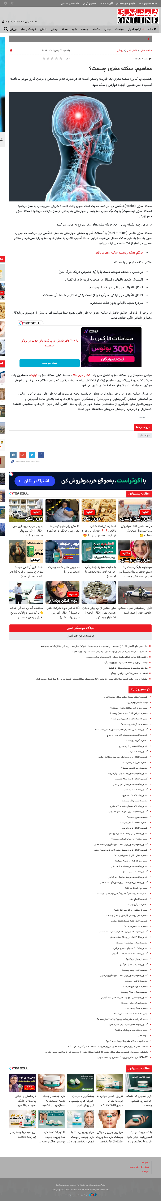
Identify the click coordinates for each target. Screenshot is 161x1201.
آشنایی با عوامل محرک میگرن (134, 964)
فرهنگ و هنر (28, 29)
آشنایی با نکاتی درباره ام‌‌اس (135, 828)
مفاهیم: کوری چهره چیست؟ (135, 970)
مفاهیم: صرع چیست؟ (137, 817)
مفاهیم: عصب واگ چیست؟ (135, 801)
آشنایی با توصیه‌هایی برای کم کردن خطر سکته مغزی (124, 932)
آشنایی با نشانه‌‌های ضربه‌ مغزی (133, 746)
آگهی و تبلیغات (106, 3)
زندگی (54, 29)
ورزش (13, 29)
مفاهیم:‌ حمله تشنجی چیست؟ (133, 822)
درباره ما (145, 1162)
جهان (107, 29)
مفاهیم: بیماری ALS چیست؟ (134, 992)
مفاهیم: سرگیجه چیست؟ (136, 1008)
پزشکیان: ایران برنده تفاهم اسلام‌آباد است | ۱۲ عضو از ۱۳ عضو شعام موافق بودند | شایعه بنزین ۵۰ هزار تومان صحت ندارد (92, 679)
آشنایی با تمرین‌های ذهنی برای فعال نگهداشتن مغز (124, 882)
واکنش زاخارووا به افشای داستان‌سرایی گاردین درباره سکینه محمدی (117, 657)
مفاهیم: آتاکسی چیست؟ (136, 981)
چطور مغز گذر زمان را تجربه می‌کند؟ (131, 861)
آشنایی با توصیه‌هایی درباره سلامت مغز (130, 866)
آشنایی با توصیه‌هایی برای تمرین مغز (130, 784)
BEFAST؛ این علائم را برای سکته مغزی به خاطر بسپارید (122, 1057)
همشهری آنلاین (136, 16)
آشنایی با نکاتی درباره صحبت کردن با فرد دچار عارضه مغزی (121, 850)
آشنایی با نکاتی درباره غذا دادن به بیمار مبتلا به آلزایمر (123, 757)
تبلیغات (145, 1171)
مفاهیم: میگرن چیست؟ (137, 904)
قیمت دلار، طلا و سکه (139, 1167)
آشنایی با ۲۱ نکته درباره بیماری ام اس (130, 948)
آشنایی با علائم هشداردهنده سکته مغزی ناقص (126, 697)
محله (65, 29)
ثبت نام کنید (49, 363)
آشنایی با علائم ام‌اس (138, 752)
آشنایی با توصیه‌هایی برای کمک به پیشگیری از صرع (124, 975)
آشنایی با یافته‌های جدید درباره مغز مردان (128, 1025)
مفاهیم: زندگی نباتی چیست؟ (134, 724)
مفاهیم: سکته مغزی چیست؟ (120, 69)
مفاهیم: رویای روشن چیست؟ (134, 1003)
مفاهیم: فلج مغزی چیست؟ (135, 986)
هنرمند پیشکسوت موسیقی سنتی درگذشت (128, 668)
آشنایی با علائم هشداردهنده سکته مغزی (129, 806)
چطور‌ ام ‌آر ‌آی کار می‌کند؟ (136, 888)
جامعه (84, 29)
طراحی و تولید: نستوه (79, 1195)
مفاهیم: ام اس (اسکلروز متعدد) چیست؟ (129, 713)
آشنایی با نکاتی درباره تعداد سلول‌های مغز (128, 833)
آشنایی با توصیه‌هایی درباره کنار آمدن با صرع (127, 735)
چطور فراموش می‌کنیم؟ (137, 959)
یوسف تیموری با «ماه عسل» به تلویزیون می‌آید (126, 662)
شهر (74, 29)
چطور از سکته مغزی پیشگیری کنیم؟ (131, 1030)
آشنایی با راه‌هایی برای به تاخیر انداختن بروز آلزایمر (124, 997)
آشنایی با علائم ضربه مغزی (135, 790)
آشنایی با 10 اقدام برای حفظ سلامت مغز (129, 937)
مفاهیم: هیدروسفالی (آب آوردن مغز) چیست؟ (127, 915)
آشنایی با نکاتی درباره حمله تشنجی (132, 779)
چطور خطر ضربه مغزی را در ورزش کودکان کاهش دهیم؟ (122, 1019)
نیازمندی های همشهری (125, 3)
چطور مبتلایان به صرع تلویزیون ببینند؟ (130, 839)
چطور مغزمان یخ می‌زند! (137, 702)
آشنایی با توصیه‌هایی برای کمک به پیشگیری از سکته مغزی (121, 844)
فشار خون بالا (81, 375)
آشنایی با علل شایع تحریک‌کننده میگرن (129, 921)
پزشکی (120, 50)
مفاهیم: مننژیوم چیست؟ (136, 926)
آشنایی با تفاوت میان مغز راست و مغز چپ (128, 812)
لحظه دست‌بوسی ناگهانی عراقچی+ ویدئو (129, 673)
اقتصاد (96, 29)
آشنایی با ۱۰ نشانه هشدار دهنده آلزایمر (130, 954)
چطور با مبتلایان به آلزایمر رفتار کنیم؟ (131, 910)
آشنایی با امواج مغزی (138, 899)
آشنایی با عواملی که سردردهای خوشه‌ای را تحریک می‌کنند (121, 730)
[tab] (80, 628)
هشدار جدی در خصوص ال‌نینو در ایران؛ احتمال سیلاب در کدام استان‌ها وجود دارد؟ (110, 652)
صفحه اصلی (146, 50)
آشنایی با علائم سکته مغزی (135, 795)
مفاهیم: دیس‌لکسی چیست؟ (134, 768)
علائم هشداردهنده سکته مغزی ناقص (118, 252)
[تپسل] (21, 323)
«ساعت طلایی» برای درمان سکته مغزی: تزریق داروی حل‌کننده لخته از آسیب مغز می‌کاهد (107, 1046)
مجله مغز (145, 435)
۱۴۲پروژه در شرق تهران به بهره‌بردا (128, 39)
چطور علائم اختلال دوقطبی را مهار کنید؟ (130, 719)
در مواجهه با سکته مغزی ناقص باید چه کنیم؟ (127, 1041)
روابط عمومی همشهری (70, 3)
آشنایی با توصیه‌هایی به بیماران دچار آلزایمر (128, 773)
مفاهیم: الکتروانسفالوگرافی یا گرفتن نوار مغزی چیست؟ (122, 894)
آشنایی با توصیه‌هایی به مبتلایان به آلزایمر (128, 877)
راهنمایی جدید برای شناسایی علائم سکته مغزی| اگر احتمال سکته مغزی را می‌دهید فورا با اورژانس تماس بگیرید (96, 1052)
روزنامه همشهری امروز (148, 3)
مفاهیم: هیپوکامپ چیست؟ (135, 762)
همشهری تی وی (89, 3)
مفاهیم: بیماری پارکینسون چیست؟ (132, 943)
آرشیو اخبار (134, 29)
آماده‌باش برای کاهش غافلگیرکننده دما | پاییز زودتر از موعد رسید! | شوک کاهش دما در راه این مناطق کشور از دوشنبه (94, 646)
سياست (119, 29)
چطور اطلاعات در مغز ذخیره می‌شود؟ (131, 1014)
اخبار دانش (132, 50)
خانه (150, 29)
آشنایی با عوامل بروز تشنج (135, 872)
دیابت (33, 375)
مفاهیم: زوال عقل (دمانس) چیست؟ (131, 855)
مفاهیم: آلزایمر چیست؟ (137, 740)
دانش (43, 29)
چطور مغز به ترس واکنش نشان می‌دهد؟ (129, 708)
